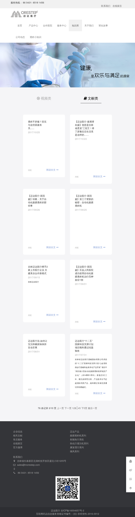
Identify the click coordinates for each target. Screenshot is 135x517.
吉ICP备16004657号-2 (72, 510)
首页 (19, 25)
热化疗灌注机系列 (79, 443)
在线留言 (117, 5)
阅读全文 (51, 169)
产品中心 (33, 25)
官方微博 (17, 447)
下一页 (68, 408)
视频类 (46, 98)
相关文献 (17, 435)
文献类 (93, 98)
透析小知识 (35, 37)
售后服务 (17, 439)
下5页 (84, 408)
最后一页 (92, 408)
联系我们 (105, 5)
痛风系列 (74, 451)
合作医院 (47, 25)
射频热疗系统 (77, 439)
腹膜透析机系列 (78, 435)
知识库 (75, 25)
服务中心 (61, 25)
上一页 (60, 408)
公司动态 (20, 37)
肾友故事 (103, 25)
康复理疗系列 (77, 447)
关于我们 (89, 25)
